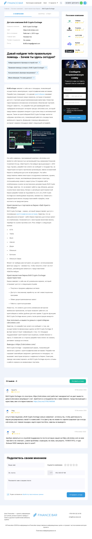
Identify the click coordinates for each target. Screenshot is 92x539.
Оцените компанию (54, 465)
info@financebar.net (75, 517)
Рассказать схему (74, 117)
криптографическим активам (26, 214)
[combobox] (66, 96)
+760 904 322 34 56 (75, 513)
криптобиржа (40, 94)
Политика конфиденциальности (46, 530)
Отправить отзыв (76, 495)
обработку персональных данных (75, 111)
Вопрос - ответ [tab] (44, 14)
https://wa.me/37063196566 (44, 401)
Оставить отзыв (78, 381)
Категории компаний (33, 3)
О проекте (53, 3)
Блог (45, 3)
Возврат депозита (72, 3)
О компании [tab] (18, 14)
